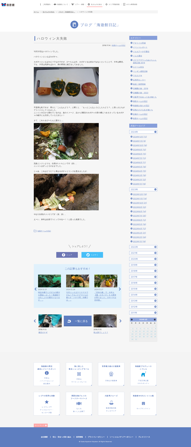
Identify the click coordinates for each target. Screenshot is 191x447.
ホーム (36, 12)
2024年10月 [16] (140, 145)
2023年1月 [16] (139, 241)
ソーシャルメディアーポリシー (121, 437)
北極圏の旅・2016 (140, 88)
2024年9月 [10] (139, 149)
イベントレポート (140, 47)
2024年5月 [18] (139, 167)
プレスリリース (144, 437)
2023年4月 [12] (139, 228)
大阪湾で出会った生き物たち (145, 97)
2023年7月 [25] (139, 216)
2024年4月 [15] (139, 171)
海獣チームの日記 (140, 101)
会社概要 (44, 437)
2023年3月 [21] (139, 233)
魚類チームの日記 (118, 45)
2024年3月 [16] (139, 175)
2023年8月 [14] (139, 211)
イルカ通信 (137, 56)
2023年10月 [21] (140, 203)
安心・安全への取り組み (62, 437)
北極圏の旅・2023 (140, 93)
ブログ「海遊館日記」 (66, 12)
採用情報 (79, 437)
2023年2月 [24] (139, 237)
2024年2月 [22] (139, 179)
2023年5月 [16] (139, 224)
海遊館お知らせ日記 (141, 105)
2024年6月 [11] (139, 162)
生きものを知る (48, 12)
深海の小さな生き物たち (143, 110)
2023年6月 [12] (139, 220)
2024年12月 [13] (140, 137)
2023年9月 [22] (139, 207)
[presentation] (36, 289)
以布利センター (139, 80)
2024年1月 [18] (139, 184)
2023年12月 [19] (140, 194)
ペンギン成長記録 (140, 71)
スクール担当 (138, 67)
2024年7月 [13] (139, 158)
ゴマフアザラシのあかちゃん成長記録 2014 (145, 61)
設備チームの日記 (140, 114)
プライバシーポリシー (96, 437)
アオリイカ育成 (139, 43)
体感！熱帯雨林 (139, 84)
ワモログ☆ (137, 75)
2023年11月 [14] (140, 198)
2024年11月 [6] (139, 141)
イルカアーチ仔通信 (141, 51)
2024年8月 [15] (139, 154)
